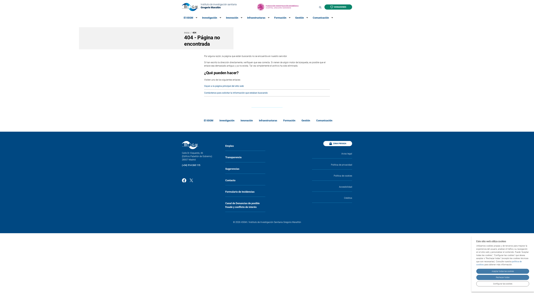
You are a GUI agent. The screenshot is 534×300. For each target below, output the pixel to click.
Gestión (299, 17)
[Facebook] (184, 180)
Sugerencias (232, 168)
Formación (280, 17)
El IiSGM (188, 17)
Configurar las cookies (502, 284)
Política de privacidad (341, 164)
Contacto (230, 180)
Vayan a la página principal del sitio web (224, 86)
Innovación (232, 17)
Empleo (229, 145)
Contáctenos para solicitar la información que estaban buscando (236, 93)
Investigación (209, 17)
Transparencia (233, 157)
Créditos (348, 198)
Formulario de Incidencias (239, 191)
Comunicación (321, 17)
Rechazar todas (503, 277)
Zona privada (339, 143)
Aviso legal (346, 153)
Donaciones (340, 7)
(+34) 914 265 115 (191, 165)
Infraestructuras (256, 17)
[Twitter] (191, 180)
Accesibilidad (345, 187)
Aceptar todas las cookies (503, 271)
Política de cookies (343, 175)
